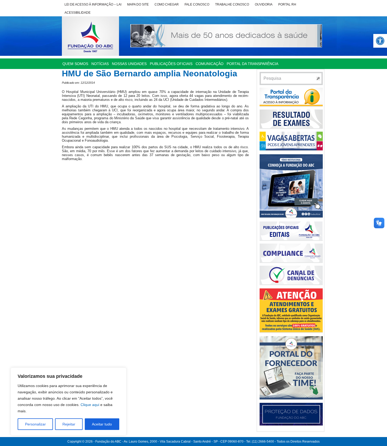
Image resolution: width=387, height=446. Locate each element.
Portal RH (287, 4)
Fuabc (90, 36)
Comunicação (210, 64)
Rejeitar (68, 424)
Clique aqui (90, 405)
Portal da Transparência (252, 64)
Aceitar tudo (102, 424)
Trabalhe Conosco (232, 4)
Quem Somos (75, 64)
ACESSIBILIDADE (77, 12)
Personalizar (35, 424)
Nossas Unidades (129, 64)
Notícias (100, 64)
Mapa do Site (138, 4)
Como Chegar (167, 4)
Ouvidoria (263, 4)
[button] (380, 41)
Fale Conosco (197, 4)
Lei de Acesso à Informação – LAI (92, 4)
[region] (68, 401)
